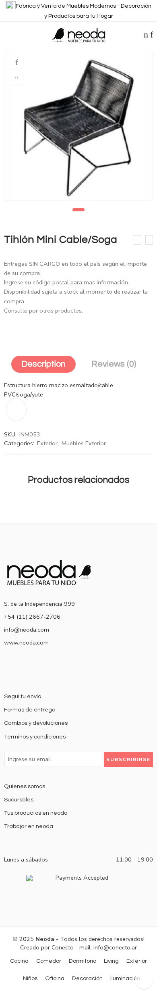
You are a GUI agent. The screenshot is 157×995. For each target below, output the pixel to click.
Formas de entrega (30, 710)
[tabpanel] (78, 128)
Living (111, 961)
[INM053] (78, 126)
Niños (30, 978)
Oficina (54, 978)
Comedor (48, 961)
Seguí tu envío (22, 696)
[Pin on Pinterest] (36, 329)
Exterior (47, 443)
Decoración (87, 978)
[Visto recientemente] (144, 980)
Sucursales (18, 800)
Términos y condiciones (35, 737)
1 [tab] (79, 209)
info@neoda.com (26, 630)
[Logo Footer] (52, 571)
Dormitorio (82, 961)
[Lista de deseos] (16, 62)
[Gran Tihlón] (149, 240)
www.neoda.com (26, 642)
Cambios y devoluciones (36, 723)
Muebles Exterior (84, 443)
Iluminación (125, 978)
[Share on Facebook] (21, 329)
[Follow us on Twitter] (6, 670)
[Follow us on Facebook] (19, 670)
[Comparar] (16, 79)
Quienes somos (24, 786)
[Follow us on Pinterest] (32, 670)
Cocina (19, 961)
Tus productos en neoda (36, 813)
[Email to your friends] (51, 329)
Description (43, 364)
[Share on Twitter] (6, 329)
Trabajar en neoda (28, 826)
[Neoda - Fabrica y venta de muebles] (78, 35)
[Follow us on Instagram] (45, 670)
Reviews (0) (113, 364)
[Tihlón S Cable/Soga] (137, 240)
